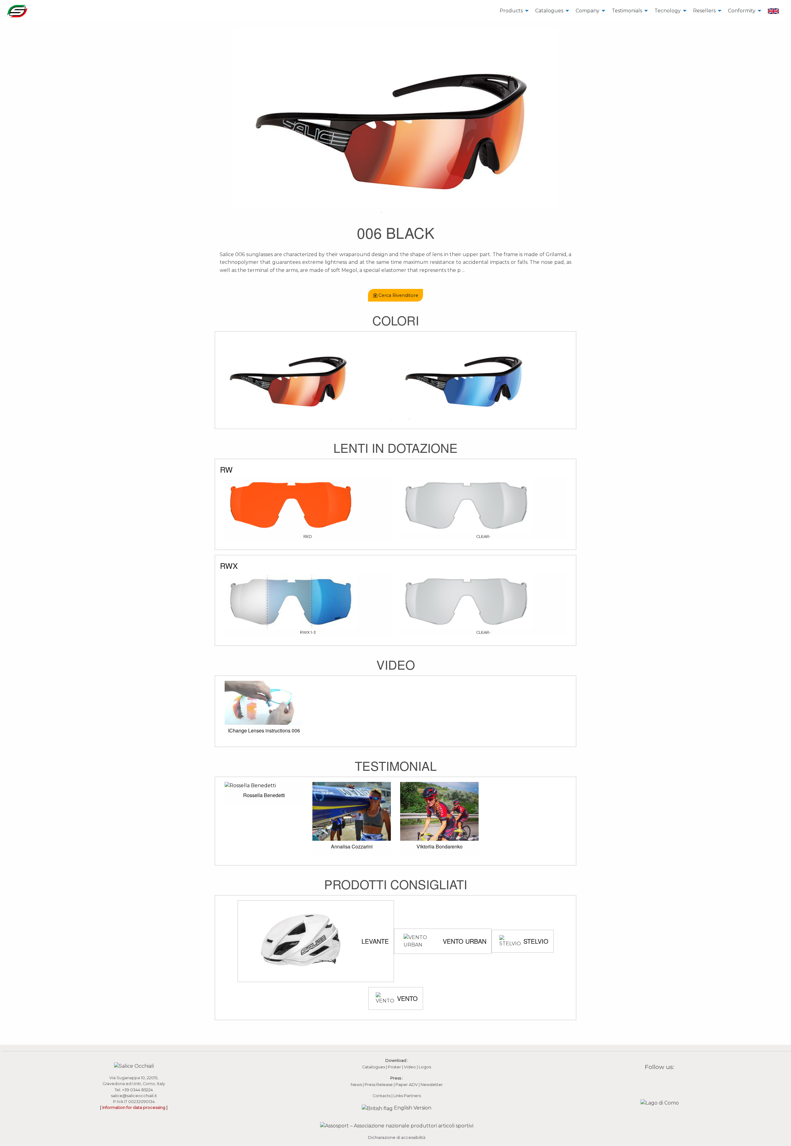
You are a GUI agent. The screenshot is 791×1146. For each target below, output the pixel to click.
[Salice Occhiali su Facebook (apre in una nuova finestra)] (648, 1081)
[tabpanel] (395, 117)
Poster (394, 1067)
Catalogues (549, 11)
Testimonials (627, 11)
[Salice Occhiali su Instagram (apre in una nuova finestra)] (656, 1081)
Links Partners (407, 1095)
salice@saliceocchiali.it (134, 1095)
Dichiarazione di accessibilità (396, 1137)
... (463, 270)
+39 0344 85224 (137, 1090)
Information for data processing (133, 1107)
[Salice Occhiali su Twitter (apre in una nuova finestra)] (671, 1081)
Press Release (379, 1084)
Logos (425, 1067)
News (356, 1084)
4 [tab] (409, 212)
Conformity (741, 11)
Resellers (704, 11)
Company (587, 11)
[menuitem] (512, 11)
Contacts (382, 1095)
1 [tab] (382, 212)
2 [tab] (391, 212)
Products (511, 11)
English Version (412, 1108)
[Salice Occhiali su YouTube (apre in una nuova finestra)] (664, 1081)
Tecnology (667, 11)
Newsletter (432, 1084)
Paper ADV (407, 1084)
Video (410, 1067)
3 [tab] (400, 212)
